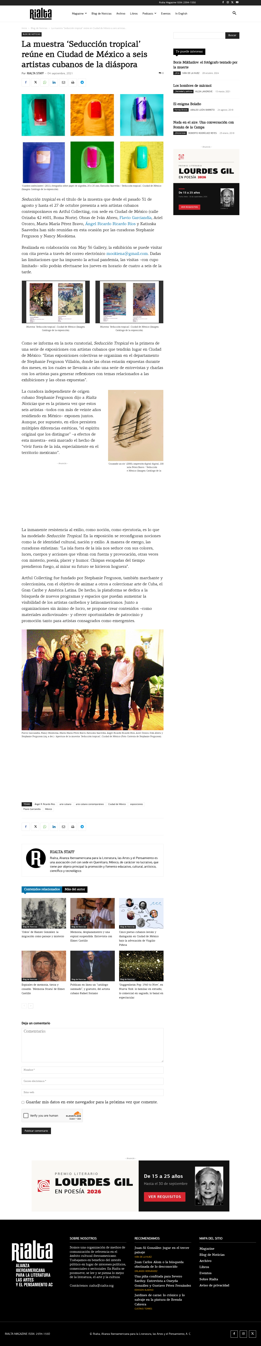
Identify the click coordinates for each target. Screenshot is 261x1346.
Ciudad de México (117, 804)
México (48, 809)
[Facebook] (223, 2)
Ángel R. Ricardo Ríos (45, 804)
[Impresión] (73, 82)
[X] (232, 2)
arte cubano (65, 804)
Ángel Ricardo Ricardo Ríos (110, 224)
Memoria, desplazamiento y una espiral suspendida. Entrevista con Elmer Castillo (91, 936)
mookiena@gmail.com (127, 254)
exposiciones (136, 804)
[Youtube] (237, 2)
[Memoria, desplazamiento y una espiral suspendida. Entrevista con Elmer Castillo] (92, 913)
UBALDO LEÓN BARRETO (202, 110)
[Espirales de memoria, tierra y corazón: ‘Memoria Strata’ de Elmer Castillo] (44, 966)
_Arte (177, 73)
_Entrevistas (180, 133)
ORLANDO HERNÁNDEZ (146, 1271)
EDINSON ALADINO (144, 1290)
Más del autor (75, 889)
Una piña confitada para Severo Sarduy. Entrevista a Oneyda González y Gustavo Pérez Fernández (163, 1281)
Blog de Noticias (39, 28)
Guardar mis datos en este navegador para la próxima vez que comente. (92, 1102)
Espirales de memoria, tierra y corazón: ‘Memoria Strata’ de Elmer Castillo (43, 989)
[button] (234, 14)
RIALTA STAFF (35, 73)
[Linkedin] (54, 82)
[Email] (63, 82)
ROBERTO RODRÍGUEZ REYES (202, 133)
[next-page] (30, 1005)
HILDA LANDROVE (203, 91)
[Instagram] (228, 2)
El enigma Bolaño (187, 104)
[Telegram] (82, 82)
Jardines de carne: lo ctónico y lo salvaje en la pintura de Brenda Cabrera (160, 1299)
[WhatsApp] (44, 82)
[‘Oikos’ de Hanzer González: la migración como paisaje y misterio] (44, 913)
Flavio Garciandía (135, 218)
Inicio (24, 28)
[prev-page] (24, 1005)
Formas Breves (181, 110)
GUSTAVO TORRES (143, 1308)
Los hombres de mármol (192, 86)
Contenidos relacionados (42, 889)
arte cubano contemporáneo (90, 804)
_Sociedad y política (183, 91)
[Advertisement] (92, 494)
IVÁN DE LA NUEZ (190, 73)
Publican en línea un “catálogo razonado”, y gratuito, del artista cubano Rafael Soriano (90, 989)
